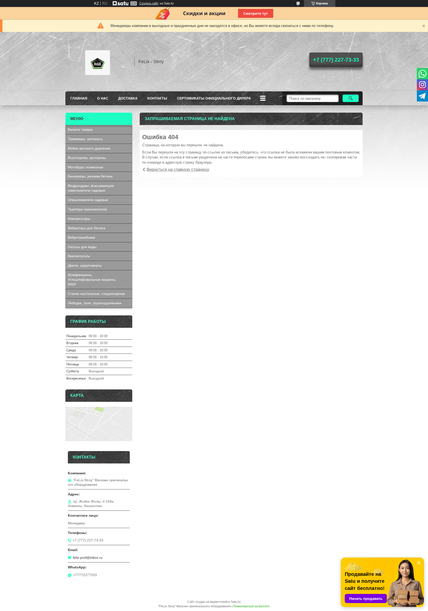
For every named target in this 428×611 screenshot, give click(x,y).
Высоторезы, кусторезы (87, 158)
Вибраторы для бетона (86, 228)
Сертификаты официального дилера (214, 98)
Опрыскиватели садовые (88, 200)
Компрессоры (79, 219)
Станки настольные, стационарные (96, 294)
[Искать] (351, 98)
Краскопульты (79, 256)
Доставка (127, 98)
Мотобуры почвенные (85, 167)
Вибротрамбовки (81, 237)
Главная (78, 98)
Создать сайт (149, 3)
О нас (102, 98)
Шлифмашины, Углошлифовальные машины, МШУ (92, 279)
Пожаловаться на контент (251, 606)
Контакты (157, 98)
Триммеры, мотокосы (85, 139)
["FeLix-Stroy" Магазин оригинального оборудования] (97, 62)
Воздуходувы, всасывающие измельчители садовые (91, 188)
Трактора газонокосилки (87, 209)
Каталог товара (80, 129)
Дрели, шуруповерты (85, 265)
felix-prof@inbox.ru (88, 558)
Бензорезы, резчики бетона (90, 176)
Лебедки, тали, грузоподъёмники (94, 303)
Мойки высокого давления (89, 148)
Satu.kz (236, 602)
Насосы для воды (82, 247)
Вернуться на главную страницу (178, 169)
